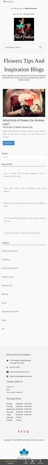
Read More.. (8, 143)
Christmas (6, 259)
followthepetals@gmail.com (20, 372)
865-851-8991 (29, 14)
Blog (8, 390)
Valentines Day (8, 277)
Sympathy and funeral (10, 311)
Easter (4, 303)
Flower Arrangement (10, 268)
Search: (5, 154)
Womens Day (7, 285)
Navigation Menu (12, 47)
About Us (9, 387)
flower (4, 320)
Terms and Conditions (14, 392)
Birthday (5, 294)
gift (3, 329)
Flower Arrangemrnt (9, 251)
